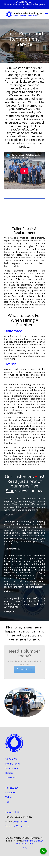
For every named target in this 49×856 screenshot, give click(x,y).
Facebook (10, 792)
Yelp (7, 801)
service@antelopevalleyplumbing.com (26, 4)
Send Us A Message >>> (17, 826)
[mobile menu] (46, 14)
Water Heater (12, 768)
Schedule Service (24, 669)
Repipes (9, 772)
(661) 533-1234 (25, 1)
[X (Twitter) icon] (26, 7)
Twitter (8, 797)
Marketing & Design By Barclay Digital (29, 842)
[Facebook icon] (23, 7)
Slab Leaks (10, 777)
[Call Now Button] (43, 851)
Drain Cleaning (12, 763)
